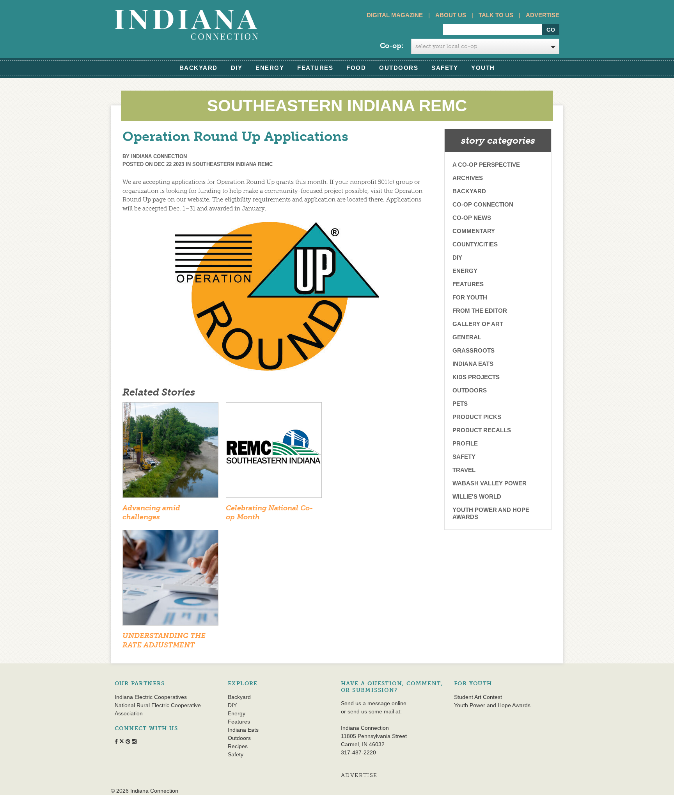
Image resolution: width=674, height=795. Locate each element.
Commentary (473, 231)
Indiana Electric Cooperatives (151, 697)
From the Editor (479, 310)
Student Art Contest (478, 697)
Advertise (542, 15)
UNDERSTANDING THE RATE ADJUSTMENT (164, 640)
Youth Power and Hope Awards (490, 513)
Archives (467, 178)
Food (356, 67)
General (466, 337)
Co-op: (391, 45)
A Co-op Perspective (486, 164)
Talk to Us (496, 15)
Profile (465, 443)
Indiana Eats (472, 363)
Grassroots (473, 350)
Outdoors (398, 67)
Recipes (238, 746)
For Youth (469, 297)
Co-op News (471, 217)
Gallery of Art (477, 324)
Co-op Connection (482, 204)
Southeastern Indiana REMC (232, 164)
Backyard (198, 67)
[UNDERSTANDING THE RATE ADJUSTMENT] (170, 580)
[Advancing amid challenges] (170, 452)
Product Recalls (481, 430)
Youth (483, 67)
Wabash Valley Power (489, 483)
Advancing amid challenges (151, 512)
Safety (444, 67)
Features (315, 67)
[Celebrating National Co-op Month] (274, 452)
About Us (450, 15)
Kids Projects (476, 377)
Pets (460, 403)
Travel (463, 470)
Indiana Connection (159, 156)
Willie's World (476, 496)
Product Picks (476, 417)
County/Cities (475, 244)
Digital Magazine (395, 15)
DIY (237, 67)
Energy (269, 67)
